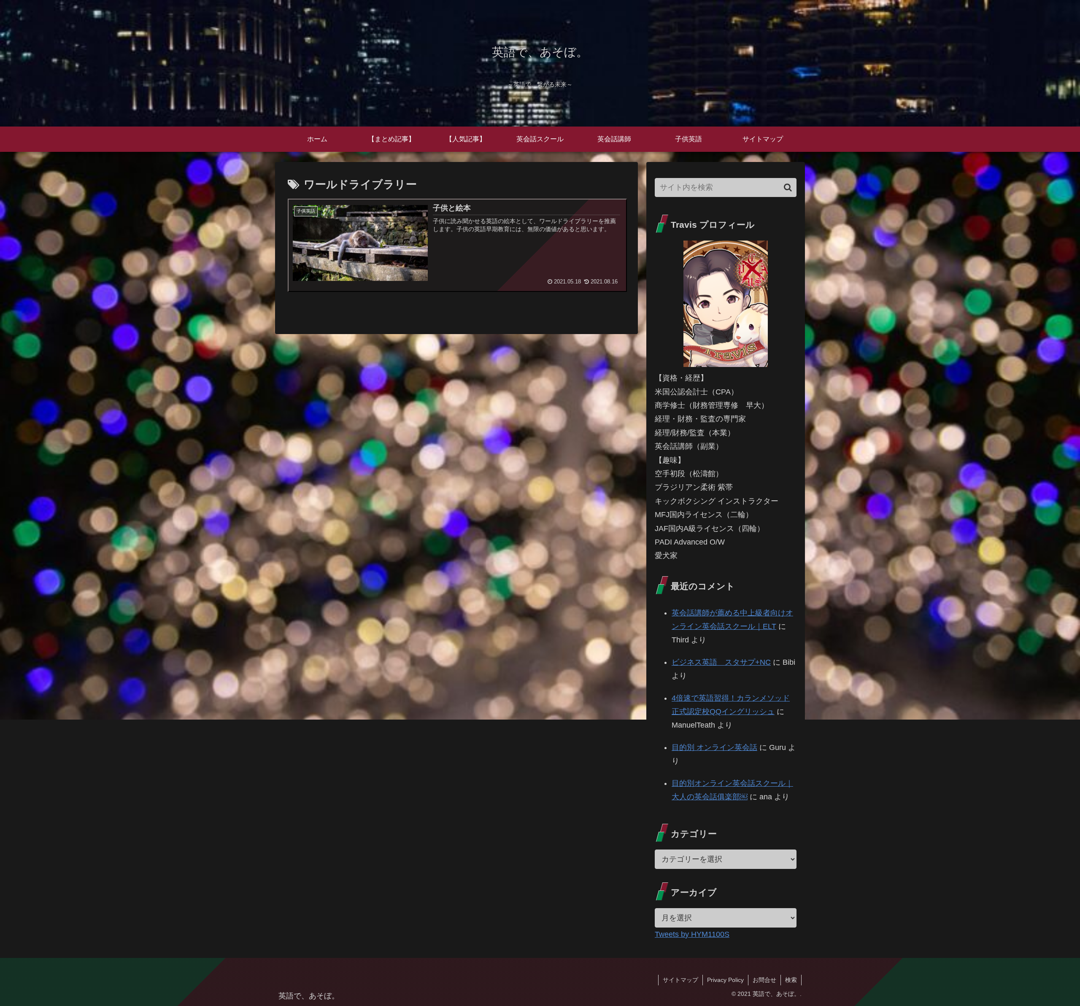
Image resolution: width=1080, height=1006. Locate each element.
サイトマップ (680, 979)
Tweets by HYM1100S (692, 934)
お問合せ (764, 979)
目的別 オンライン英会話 (714, 747)
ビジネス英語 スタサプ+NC (721, 662)
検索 (791, 979)
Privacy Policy (725, 979)
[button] (787, 187)
